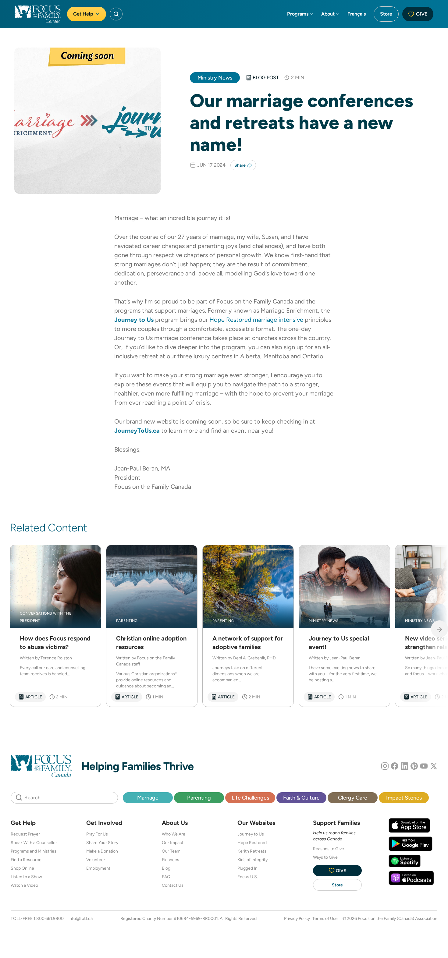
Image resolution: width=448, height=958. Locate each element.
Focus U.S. (247, 876)
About (328, 14)
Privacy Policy (297, 918)
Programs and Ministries (33, 851)
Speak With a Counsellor (34, 842)
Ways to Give (325, 857)
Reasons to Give (328, 848)
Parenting (199, 797)
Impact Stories (404, 797)
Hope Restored (252, 842)
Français (356, 14)
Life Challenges (250, 797)
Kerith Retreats (251, 851)
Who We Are (173, 834)
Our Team (171, 851)
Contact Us (172, 885)
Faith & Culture (301, 797)
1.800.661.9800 (49, 918)
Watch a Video (24, 885)
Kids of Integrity (252, 859)
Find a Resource (26, 859)
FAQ (166, 876)
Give (421, 14)
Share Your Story (102, 842)
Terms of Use (325, 918)
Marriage (147, 797)
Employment (98, 868)
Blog (166, 868)
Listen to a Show (26, 876)
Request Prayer (25, 834)
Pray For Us (97, 834)
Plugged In (247, 868)
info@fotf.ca (81, 918)
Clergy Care (352, 797)
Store (386, 14)
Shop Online (22, 868)
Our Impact (172, 842)
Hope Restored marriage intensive (256, 319)
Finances (170, 859)
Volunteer (95, 859)
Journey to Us (250, 834)
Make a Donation (102, 851)
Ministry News (214, 77)
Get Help (83, 14)
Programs (297, 14)
